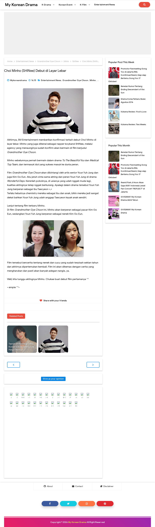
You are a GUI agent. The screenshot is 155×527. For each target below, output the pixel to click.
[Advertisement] (77, 33)
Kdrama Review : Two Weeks (133, 124)
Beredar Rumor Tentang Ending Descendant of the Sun (132, 89)
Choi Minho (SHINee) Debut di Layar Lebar (53, 348)
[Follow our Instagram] (86, 503)
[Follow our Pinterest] (105, 503)
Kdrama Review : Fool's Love (133, 111)
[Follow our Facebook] (50, 503)
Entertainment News (51, 80)
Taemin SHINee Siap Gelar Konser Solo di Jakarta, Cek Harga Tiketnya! (21, 346)
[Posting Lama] (93, 365)
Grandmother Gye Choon (76, 80)
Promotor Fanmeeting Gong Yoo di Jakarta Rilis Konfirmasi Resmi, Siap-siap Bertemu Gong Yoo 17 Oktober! (127, 75)
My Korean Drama (77, 522)
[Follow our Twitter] (68, 503)
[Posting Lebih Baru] (13, 365)
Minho (93, 80)
